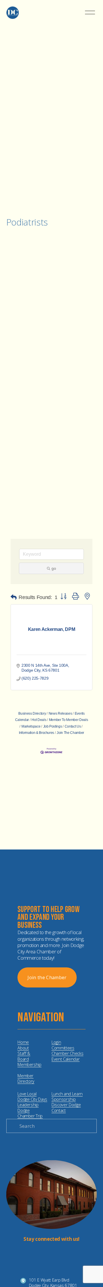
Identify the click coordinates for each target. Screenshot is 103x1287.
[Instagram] (47, 1252)
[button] (14, 597)
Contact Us (73, 726)
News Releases (60, 713)
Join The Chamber (70, 733)
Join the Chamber (46, 977)
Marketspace (30, 726)
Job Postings (52, 726)
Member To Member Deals (68, 720)
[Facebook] (56, 1252)
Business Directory (32, 713)
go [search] (54, 568)
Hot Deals (38, 720)
